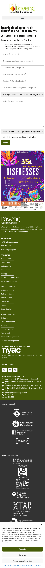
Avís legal (38, 565)
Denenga (22, 555)
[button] (42, 524)
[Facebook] (15, 370)
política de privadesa (28, 137)
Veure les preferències (22, 561)
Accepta (22, 549)
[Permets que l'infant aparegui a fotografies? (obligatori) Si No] (22, 131)
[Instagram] (4, 370)
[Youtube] (10, 370)
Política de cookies (10, 565)
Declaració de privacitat (25, 565)
